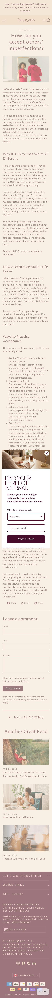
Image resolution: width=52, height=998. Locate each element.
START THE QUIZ (26, 539)
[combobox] (26, 517)
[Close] (46, 453)
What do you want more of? (19, 509)
